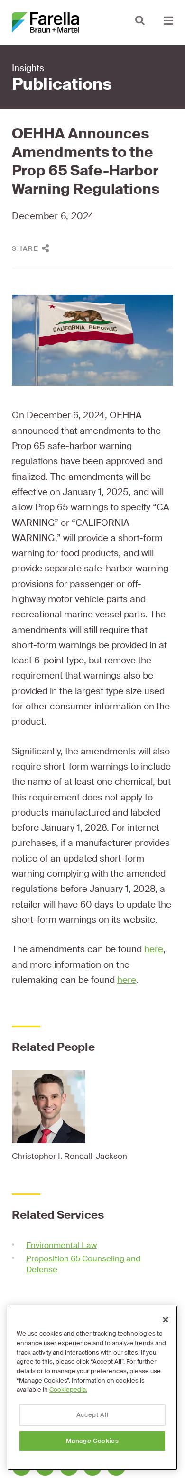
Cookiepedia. (68, 1390)
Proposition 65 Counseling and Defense (83, 1264)
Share (25, 248)
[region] (92, 1387)
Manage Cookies (92, 1441)
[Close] (165, 1319)
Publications (62, 84)
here (153, 949)
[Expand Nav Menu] (168, 20)
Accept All (92, 1415)
